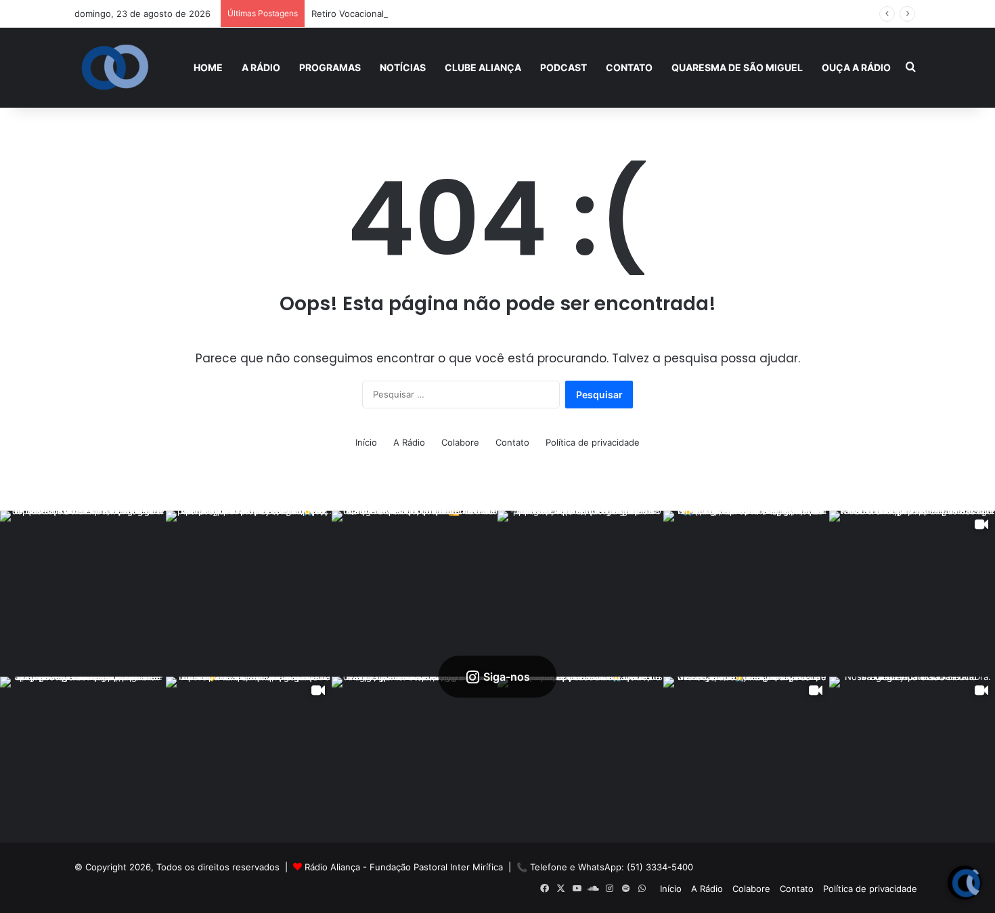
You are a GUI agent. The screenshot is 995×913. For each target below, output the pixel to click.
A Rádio (261, 67)
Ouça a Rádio (856, 67)
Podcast (563, 67)
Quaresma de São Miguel (737, 67)
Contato (629, 67)
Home (208, 67)
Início (366, 442)
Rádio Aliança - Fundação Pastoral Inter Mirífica (404, 867)
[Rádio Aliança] (115, 67)
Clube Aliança (483, 67)
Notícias (403, 67)
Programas (330, 67)
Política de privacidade (593, 442)
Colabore (460, 442)
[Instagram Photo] (83, 594)
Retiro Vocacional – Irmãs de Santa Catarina (402, 13)
